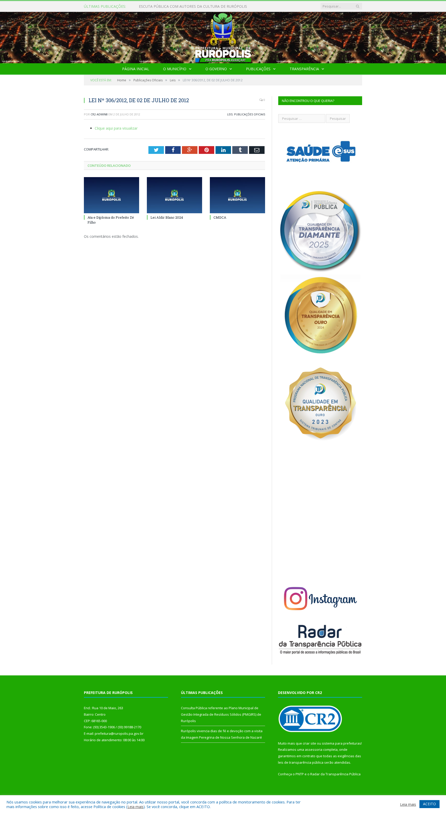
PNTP (300, 774)
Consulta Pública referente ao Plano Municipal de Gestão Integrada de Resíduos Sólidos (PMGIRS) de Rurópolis (198, 6)
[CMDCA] (237, 195)
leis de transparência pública (300, 762)
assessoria (313, 749)
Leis (230, 114)
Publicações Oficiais (249, 114)
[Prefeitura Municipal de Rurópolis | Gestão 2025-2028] (223, 36)
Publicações (258, 68)
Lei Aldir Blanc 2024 (166, 217)
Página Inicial (135, 68)
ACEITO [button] (429, 803)
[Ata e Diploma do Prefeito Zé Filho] (111, 195)
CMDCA (219, 217)
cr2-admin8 (99, 114)
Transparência (304, 68)
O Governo (216, 68)
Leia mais (136, 806)
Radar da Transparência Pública (335, 774)
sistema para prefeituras (341, 743)
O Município (174, 68)
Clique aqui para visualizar (116, 128)
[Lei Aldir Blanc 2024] (174, 195)
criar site (309, 743)
